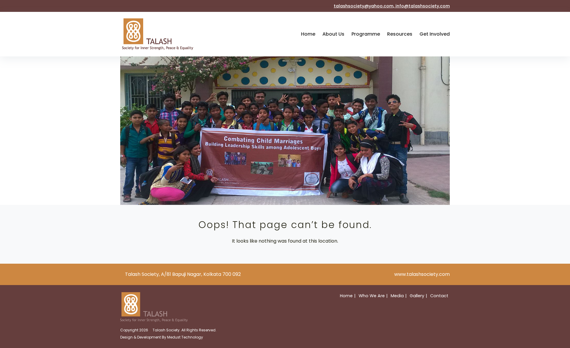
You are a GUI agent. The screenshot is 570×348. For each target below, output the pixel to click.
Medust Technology (185, 337)
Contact (439, 296)
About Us (333, 34)
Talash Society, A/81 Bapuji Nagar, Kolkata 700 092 (183, 274)
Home (308, 34)
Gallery (417, 296)
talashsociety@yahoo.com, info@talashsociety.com (392, 6)
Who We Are (372, 296)
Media (397, 296)
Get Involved (434, 34)
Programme (366, 34)
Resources (399, 34)
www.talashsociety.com (422, 274)
